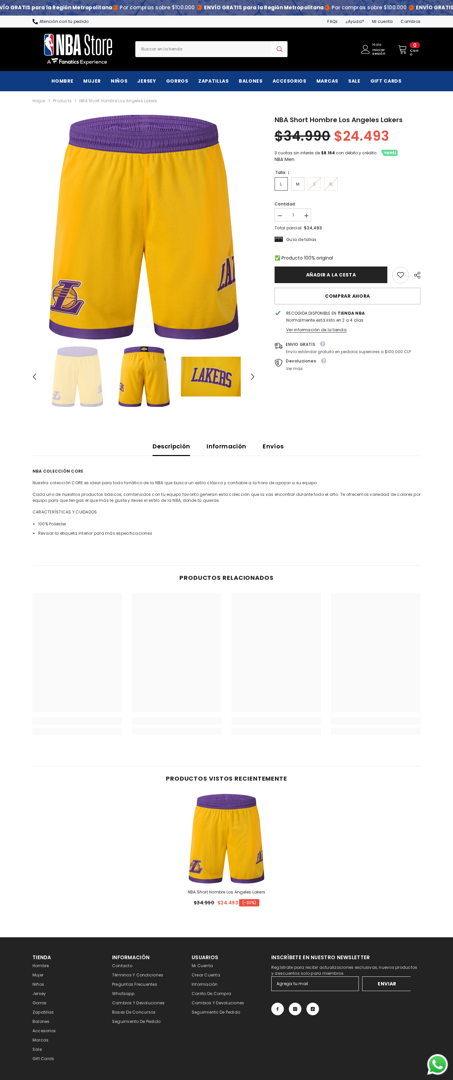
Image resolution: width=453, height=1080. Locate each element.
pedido (81, 21)
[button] (34, 377)
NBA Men (284, 159)
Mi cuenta (382, 21)
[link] (400, 275)
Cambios (411, 21)
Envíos (273, 446)
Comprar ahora (347, 295)
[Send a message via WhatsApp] (437, 1064)
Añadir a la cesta (331, 274)
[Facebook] (277, 1009)
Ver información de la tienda (316, 329)
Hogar (38, 101)
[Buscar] (211, 49)
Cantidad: (285, 204)
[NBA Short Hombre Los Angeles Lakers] (226, 839)
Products (62, 101)
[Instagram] (295, 1009)
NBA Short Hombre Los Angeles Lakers (226, 892)
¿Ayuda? (355, 21)
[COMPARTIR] (415, 275)
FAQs (332, 21)
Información (226, 446)
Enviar (387, 983)
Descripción (171, 446)
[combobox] (203, 49)
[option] (143, 227)
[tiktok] (312, 1009)
